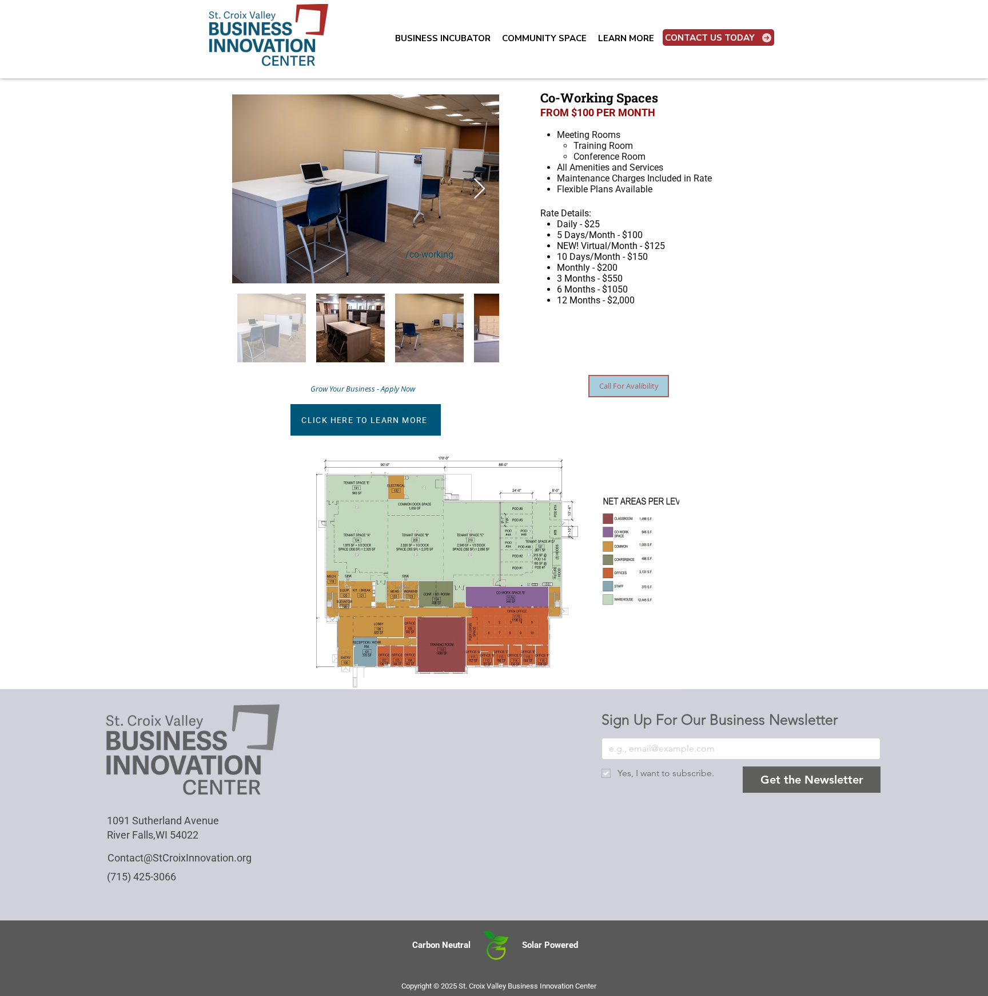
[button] (442, 38)
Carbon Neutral (441, 945)
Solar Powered (550, 945)
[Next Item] (479, 189)
